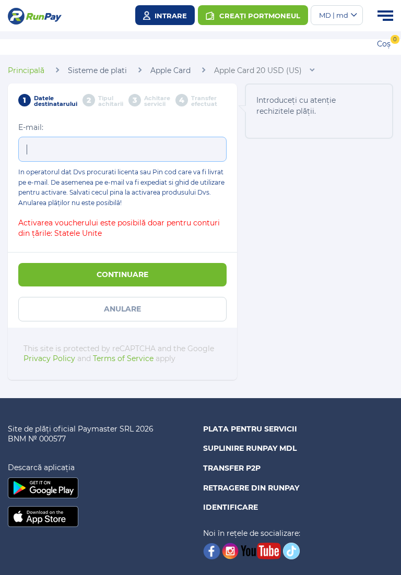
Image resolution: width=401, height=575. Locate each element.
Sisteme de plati (97, 70)
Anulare (122, 309)
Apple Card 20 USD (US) (258, 70)
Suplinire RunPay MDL (250, 448)
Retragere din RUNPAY (251, 488)
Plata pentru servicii (250, 429)
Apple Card (170, 70)
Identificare (230, 507)
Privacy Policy (49, 358)
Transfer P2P (232, 468)
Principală (26, 70)
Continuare (122, 274)
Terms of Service (123, 358)
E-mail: (30, 127)
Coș (384, 44)
